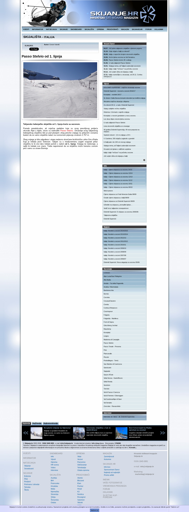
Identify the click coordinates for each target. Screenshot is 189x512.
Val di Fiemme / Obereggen (113, 396)
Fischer (80, 486)
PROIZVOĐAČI (112, 29)
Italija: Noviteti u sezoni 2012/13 (115, 238)
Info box (107, 467)
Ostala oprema (83, 470)
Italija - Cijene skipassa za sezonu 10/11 (118, 184)
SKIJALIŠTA (89, 29)
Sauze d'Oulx (108, 375)
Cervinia (107, 297)
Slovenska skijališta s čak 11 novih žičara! (98, 429)
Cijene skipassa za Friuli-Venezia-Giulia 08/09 (120, 194)
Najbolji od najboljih (112, 472)
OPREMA (100, 29)
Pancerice (81, 462)
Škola (26, 490)
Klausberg (107, 329)
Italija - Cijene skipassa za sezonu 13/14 (118, 173)
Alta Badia (107, 280)
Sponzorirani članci (111, 470)
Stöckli (80, 503)
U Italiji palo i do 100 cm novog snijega (117, 142)
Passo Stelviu (66, 131)
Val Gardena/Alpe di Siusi (113, 399)
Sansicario (107, 367)
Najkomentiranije (51, 423)
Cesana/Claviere (110, 301)
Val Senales (108, 403)
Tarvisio (106, 389)
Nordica (80, 494)
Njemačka (55, 492)
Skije (79, 457)
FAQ (26, 479)
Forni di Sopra (109, 322)
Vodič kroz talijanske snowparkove (116, 208)
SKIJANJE (64, 29)
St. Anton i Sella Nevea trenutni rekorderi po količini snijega (124, 98)
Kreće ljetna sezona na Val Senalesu (119, 57)
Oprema (54, 462)
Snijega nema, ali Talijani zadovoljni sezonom (122, 66)
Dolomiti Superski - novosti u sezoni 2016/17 (119, 91)
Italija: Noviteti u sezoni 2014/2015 (116, 231)
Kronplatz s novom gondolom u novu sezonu (120, 116)
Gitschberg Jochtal (110, 325)
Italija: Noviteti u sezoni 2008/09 (115, 252)
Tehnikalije (81, 468)
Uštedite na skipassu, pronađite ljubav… (118, 205)
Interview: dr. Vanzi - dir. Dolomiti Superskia (119, 417)
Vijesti (53, 459)
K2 (78, 492)
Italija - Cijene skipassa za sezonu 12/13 (118, 177)
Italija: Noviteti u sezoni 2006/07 (115, 259)
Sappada (107, 371)
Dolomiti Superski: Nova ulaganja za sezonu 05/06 (122, 262)
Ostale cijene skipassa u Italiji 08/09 (116, 198)
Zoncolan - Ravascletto (112, 406)
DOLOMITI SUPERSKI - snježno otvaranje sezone (122, 87)
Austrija (54, 478)
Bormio (106, 294)
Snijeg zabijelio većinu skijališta (115, 108)
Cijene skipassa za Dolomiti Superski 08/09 (119, 201)
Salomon (81, 500)
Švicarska (55, 500)
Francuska (55, 483)
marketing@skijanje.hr (144, 474)
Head (79, 489)
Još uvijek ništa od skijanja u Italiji (118, 72)
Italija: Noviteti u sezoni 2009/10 (115, 248)
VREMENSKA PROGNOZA (115, 486)
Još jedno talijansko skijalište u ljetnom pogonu (123, 48)
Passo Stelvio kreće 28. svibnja (117, 60)
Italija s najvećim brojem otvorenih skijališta (121, 54)
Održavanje (82, 465)
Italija (53, 489)
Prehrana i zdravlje (31, 484)
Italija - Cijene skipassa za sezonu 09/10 (118, 187)
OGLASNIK (158, 29)
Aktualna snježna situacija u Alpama (116, 101)
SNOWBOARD (76, 29)
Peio (105, 350)
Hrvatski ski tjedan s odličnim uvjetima (117, 149)
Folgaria (106, 315)
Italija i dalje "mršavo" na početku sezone (121, 69)
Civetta (106, 304)
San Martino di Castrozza (113, 364)
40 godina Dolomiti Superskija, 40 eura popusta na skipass (121, 130)
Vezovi (80, 459)
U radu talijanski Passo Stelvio (117, 63)
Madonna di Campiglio (111, 339)
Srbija (53, 497)
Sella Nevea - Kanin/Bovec (113, 378)
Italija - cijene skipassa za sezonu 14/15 (118, 170)
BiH (52, 481)
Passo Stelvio (108, 343)
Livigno (106, 336)
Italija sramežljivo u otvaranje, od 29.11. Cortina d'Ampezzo (123, 75)
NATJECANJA (51, 29)
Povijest (27, 482)
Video (53, 468)
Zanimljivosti (109, 457)
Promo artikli (109, 475)
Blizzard (80, 481)
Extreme (27, 476)
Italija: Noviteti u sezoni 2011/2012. (116, 241)
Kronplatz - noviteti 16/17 (112, 94)
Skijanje (27, 466)
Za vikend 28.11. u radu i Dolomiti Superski (119, 105)
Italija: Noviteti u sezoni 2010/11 (115, 245)
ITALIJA (49, 37)
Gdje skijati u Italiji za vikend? (117, 51)
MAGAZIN (125, 29)
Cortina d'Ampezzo (110, 308)
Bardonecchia (109, 290)
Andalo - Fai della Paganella (113, 283)
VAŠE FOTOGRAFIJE (112, 483)
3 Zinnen (107, 273)
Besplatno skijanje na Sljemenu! (57, 428)
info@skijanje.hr (147, 467)
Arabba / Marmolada (111, 287)
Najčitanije (36, 423)
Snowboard (29, 469)
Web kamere (108, 191)
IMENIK (106, 480)
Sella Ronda (108, 381)
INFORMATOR (37, 29)
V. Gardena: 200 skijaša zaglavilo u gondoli (119, 138)
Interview (54, 470)
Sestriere (107, 385)
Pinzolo (106, 357)
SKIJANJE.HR (137, 29)
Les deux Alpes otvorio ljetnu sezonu (117, 119)
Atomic (80, 478)
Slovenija (54, 494)
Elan (79, 483)
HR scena (55, 465)
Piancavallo (108, 353)
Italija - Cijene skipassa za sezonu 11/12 (118, 180)
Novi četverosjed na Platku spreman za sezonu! (140, 429)
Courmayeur (108, 311)
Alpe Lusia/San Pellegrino (113, 276)
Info (52, 457)
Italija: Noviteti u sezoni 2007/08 (115, 255)
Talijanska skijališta (110, 215)
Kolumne (107, 459)
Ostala (53, 503)
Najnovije (26, 423)
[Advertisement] (60, 178)
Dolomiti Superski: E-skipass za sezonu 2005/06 (121, 212)
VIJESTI (26, 29)
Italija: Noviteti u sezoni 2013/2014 (116, 234)
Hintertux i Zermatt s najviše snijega (116, 112)
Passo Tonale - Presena (112, 346)
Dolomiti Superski (110, 219)
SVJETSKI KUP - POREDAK (110, 496)
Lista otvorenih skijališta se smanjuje (117, 126)
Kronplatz (107, 332)
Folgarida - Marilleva (111, 318)
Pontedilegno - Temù (111, 360)
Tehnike (27, 487)
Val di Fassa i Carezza (112, 392)
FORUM (148, 29)
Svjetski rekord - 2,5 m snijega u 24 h (117, 135)
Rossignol (81, 497)
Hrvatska (54, 486)
